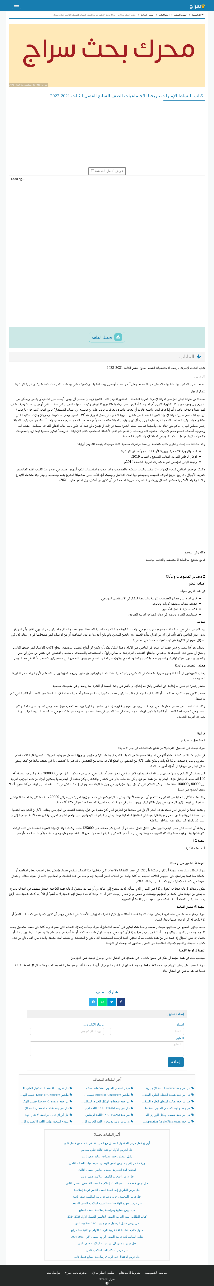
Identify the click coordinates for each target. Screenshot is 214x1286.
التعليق (180, 1038)
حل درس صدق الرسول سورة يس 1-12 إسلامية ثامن (107, 1223)
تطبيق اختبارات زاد (103, 1272)
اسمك (180, 1024)
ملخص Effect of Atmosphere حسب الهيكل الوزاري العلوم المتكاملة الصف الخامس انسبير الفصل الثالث (105, 1094)
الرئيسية (196, 14)
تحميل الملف (102, 337)
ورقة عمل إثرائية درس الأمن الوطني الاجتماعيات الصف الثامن (107, 1163)
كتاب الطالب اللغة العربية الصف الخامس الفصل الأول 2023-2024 (107, 1216)
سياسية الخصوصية (156, 1272)
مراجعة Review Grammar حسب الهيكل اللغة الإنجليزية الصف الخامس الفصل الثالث (45, 1101)
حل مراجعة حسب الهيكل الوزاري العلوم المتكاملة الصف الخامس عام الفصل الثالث (166, 1114)
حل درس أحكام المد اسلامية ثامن (107, 1250)
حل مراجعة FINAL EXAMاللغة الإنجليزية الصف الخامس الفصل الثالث (105, 1108)
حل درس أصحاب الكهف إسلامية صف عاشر (107, 1176)
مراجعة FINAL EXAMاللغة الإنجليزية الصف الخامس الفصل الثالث (105, 1114)
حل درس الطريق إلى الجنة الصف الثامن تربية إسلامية (107, 1189)
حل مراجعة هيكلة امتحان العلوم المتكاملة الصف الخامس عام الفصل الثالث (166, 1101)
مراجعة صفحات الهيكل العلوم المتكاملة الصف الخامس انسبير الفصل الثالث (105, 1101)
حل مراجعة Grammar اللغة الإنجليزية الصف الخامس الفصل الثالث (166, 1088)
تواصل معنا (53, 1272)
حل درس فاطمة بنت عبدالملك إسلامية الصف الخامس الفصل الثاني (107, 1183)
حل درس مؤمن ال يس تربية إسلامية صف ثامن (107, 1243)
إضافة (175, 1062)
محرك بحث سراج (76, 1272)
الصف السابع (180, 14)
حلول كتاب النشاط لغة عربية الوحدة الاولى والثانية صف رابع (107, 1230)
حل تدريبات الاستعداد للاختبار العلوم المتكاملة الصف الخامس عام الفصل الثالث (45, 1088)
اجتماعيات (164, 14)
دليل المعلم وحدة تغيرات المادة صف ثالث (107, 1156)
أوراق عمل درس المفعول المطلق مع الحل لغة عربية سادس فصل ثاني (107, 1143)
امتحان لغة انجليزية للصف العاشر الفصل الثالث (107, 1169)
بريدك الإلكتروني (93, 1024)
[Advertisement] (107, 134)
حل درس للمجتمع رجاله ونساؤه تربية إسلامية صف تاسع (107, 1196)
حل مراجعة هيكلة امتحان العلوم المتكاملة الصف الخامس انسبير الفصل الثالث (166, 1094)
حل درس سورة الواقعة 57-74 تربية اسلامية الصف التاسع (107, 1203)
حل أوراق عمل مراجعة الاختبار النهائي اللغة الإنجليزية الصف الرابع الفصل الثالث (45, 1114)
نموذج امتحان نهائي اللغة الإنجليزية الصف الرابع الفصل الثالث (45, 1121)
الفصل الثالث (147, 14)
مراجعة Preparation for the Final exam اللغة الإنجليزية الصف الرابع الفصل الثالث (166, 1121)
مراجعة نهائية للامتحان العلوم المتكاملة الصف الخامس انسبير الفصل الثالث (166, 1108)
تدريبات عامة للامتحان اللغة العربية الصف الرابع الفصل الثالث (105, 1121)
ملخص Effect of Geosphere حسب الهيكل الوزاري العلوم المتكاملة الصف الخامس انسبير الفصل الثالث (45, 1094)
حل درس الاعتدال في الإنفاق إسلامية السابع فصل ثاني (107, 1256)
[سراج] (197, 5)
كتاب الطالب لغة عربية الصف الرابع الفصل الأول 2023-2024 (107, 1236)
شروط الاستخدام (129, 1272)
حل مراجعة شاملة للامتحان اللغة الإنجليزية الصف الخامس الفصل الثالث (45, 1108)
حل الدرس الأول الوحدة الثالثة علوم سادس (107, 1149)
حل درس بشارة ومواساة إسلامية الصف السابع (107, 1210)
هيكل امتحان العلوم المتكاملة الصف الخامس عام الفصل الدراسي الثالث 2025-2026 (105, 1088)
